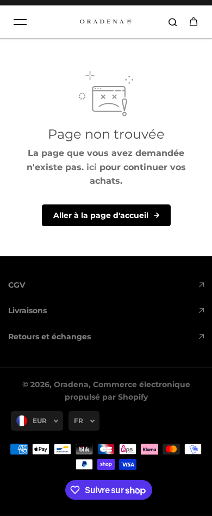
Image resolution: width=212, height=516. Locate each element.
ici (91, 167)
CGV (16, 285)
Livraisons (27, 310)
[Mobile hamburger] (20, 22)
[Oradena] (106, 21)
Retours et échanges (49, 336)
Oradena (71, 384)
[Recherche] (173, 21)
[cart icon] (193, 21)
